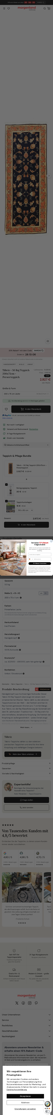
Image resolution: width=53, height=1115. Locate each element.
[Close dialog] (51, 541)
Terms (35, 572)
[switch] (47, 1111)
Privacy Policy (30, 572)
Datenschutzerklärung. (17, 1089)
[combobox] (30, 559)
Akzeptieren (25, 1096)
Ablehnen (25, 1102)
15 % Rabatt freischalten (39, 563)
